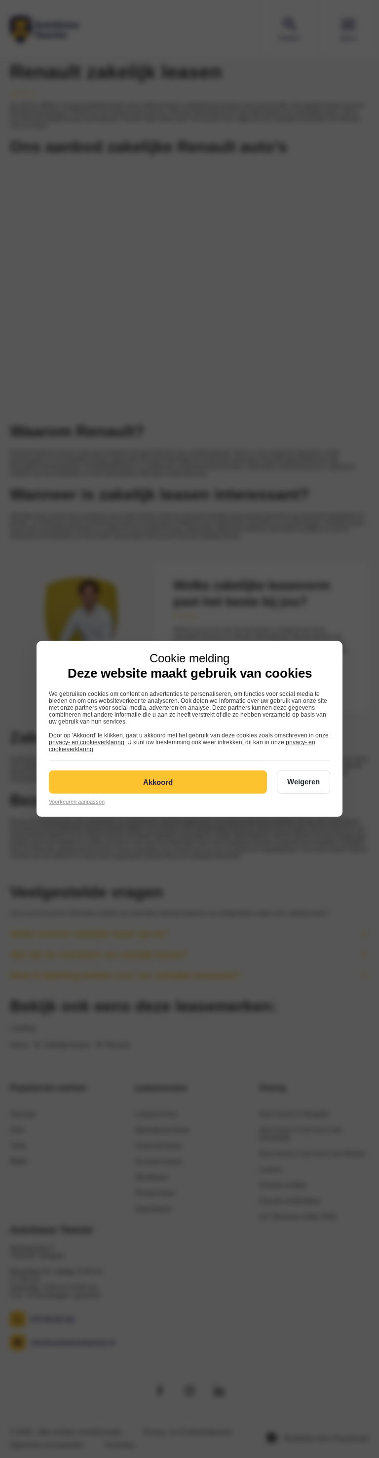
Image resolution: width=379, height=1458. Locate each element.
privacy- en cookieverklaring (86, 742)
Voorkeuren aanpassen (77, 802)
